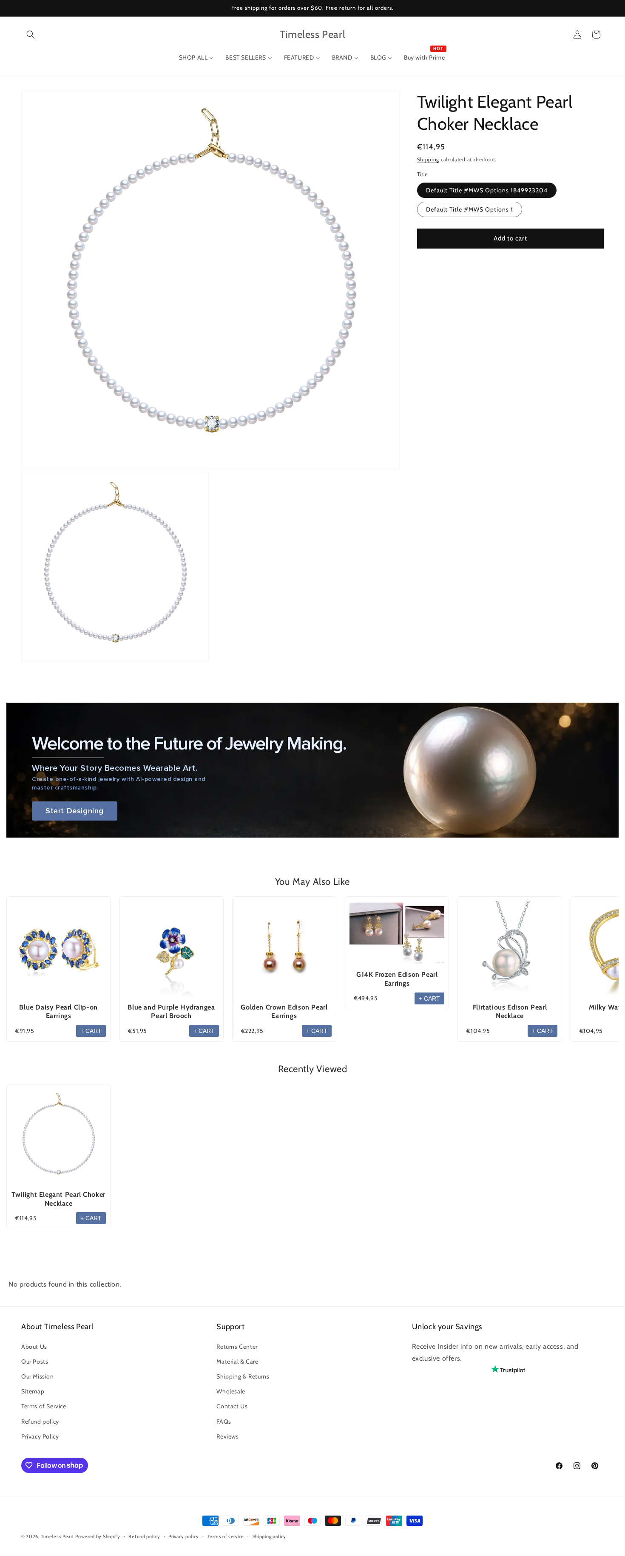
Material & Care (237, 1361)
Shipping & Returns (242, 1376)
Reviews (227, 1436)
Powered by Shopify (97, 1536)
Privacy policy (183, 1536)
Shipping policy (270, 1536)
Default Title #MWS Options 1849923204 (487, 190)
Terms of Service (43, 1406)
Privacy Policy (40, 1436)
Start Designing (74, 811)
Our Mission (37, 1376)
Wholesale (230, 1391)
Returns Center (236, 1346)
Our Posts (34, 1361)
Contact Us (231, 1406)
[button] (30, 34)
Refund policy (40, 1421)
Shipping (428, 159)
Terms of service (225, 1536)
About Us (34, 1346)
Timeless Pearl (57, 1536)
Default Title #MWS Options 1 (469, 209)
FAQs (223, 1421)
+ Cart (91, 1030)
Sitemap (32, 1391)
